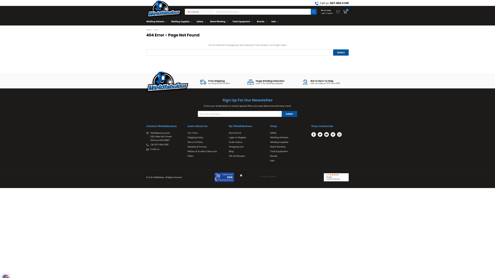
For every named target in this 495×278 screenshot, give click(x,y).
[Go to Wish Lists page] (338, 12)
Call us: (334, 3)
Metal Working (217, 21)
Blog (231, 151)
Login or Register (237, 137)
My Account (235, 133)
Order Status (235, 142)
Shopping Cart (236, 147)
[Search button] (314, 12)
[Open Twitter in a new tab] (320, 134)
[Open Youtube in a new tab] (326, 134)
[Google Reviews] (336, 177)
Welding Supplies (180, 21)
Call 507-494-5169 (159, 144)
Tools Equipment (241, 21)
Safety (199, 21)
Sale (273, 21)
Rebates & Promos (197, 147)
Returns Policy (195, 142)
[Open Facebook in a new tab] (313, 134)
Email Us (154, 149)
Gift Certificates (237, 156)
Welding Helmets (155, 21)
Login (323, 13)
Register (330, 13)
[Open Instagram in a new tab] (339, 134)
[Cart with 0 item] (345, 12)
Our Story (193, 133)
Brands (260, 21)
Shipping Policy (195, 137)
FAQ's (190, 156)
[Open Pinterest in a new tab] (333, 134)
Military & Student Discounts (202, 151)
